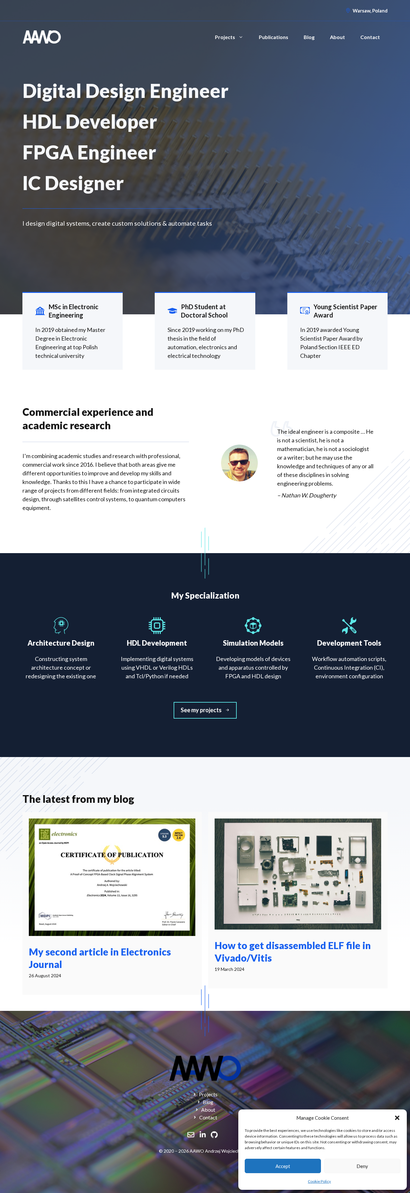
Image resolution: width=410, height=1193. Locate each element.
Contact (370, 37)
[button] (397, 1118)
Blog (309, 37)
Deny (362, 1166)
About (337, 37)
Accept (282, 1166)
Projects (225, 37)
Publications (273, 37)
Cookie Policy (319, 1181)
